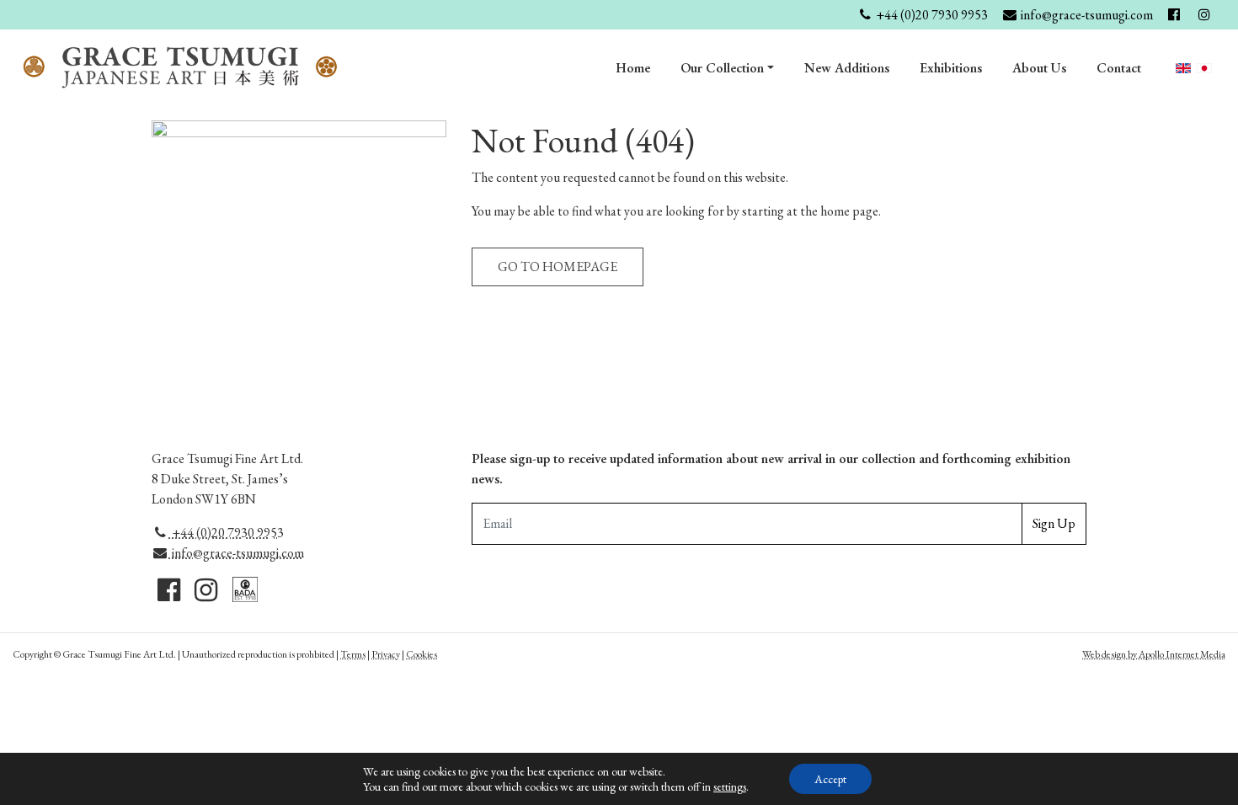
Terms (353, 654)
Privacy (385, 654)
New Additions (846, 68)
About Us (1039, 68)
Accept (830, 778)
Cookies (421, 654)
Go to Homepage (557, 266)
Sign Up (1054, 523)
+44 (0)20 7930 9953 (226, 532)
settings (729, 786)
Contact (1119, 68)
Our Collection (722, 68)
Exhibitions (951, 68)
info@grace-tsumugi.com (236, 553)
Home (633, 68)
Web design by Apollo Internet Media (1153, 654)
